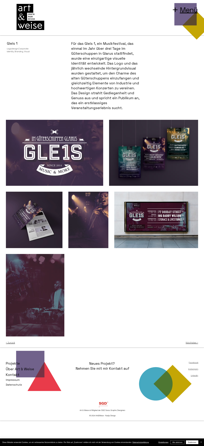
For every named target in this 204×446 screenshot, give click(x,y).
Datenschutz (14, 384)
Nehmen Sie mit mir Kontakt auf (102, 368)
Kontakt (12, 374)
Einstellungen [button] (163, 442)
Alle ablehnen (177, 442)
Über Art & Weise (20, 369)
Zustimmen (192, 442)
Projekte (13, 363)
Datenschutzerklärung (140, 442)
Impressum (13, 379)
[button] (189, 9)
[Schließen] (201, 442)
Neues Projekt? (102, 363)
